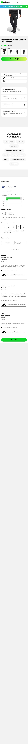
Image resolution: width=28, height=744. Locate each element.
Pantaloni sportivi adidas (18, 155)
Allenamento (14, 146)
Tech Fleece (20, 141)
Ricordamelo (13, 58)
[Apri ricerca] (14, 2)
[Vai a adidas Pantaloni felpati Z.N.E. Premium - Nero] (11, 52)
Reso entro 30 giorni (11, 77)
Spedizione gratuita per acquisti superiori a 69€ (13, 74)
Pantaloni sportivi (9, 141)
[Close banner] (26, 6)
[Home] (5, 2)
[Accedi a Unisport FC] (18, 2)
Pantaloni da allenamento (18, 159)
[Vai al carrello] (21, 2)
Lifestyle (6, 155)
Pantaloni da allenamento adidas (14, 150)
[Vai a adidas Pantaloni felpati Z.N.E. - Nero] (24, 52)
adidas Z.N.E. (14, 164)
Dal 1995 (8, 81)
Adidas (5, 159)
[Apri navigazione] (25, 2)
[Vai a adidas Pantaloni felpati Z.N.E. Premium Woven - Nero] (17, 52)
